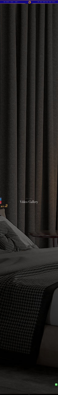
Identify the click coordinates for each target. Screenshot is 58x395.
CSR (38, 1)
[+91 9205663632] (54, 1)
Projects (12, 1)
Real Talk (44, 1)
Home (4, 1)
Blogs (47, 1)
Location (16, 1)
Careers (41, 1)
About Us (7, 1)
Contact (50, 1)
